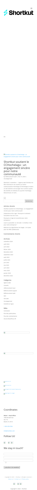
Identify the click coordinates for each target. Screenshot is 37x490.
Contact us (17, 479)
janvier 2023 (7, 273)
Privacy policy (25, 479)
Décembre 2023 (8, 252)
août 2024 (6, 244)
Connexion (7, 311)
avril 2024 (6, 247)
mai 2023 (6, 265)
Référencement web (9, 293)
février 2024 (7, 249)
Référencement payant (10, 290)
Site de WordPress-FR (10, 319)
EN (4, 137)
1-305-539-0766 (8, 426)
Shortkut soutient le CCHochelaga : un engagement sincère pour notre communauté (17, 168)
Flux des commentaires (10, 316)
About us (10, 479)
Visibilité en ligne (9, 304)
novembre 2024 (8, 241)
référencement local (9, 288)
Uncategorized (8, 178)
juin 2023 (6, 262)
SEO (5, 296)
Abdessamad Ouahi (11, 176)
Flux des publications (10, 313)
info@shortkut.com (9, 431)
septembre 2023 (8, 254)
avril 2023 (6, 268)
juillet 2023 (7, 260)
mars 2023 (7, 270)
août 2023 (6, 257)
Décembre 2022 (8, 276)
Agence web (7, 283)
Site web (6, 298)
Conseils (6, 285)
